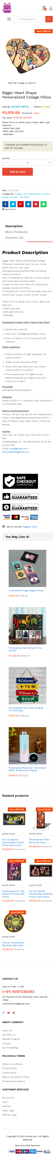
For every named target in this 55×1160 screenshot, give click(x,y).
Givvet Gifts (19, 106)
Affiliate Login (9, 1115)
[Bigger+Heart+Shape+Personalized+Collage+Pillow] (13, 204)
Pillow (5, 197)
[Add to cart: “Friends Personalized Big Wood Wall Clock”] (10, 932)
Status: (37, 106)
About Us (7, 1030)
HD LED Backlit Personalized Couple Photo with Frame (13, 842)
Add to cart (17, 171)
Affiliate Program (11, 1039)
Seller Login (8, 1110)
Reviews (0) (14, 237)
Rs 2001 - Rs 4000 (19, 197)
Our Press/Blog (10, 1047)
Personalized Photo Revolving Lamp (39, 840)
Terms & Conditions (12, 1064)
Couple (18, 194)
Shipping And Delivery (13, 1081)
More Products (16, 231)
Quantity (6, 158)
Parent (46, 194)
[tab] (14, 227)
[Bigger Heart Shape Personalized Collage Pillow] (5, 204)
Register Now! (30, 526)
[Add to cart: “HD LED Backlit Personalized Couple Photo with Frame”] (10, 829)
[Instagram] (13, 1013)
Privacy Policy (9, 1068)
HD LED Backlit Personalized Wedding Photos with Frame (40, 894)
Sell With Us (8, 1035)
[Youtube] (8, 1013)
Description (14, 226)
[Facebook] (3, 1013)
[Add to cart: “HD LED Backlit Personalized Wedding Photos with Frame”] (37, 880)
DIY (24, 194)
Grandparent (34, 194)
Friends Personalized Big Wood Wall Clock (13, 944)
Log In (5, 1102)
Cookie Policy (9, 1072)
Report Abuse (10, 209)
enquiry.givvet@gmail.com (15, 452)
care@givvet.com (18, 448)
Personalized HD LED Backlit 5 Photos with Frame (13, 894)
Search (49, 19)
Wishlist (6, 1106)
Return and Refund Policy (15, 1077)
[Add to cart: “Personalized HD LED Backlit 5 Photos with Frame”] (10, 880)
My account (8, 1097)
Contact (6, 1043)
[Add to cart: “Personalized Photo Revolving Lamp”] (37, 829)
